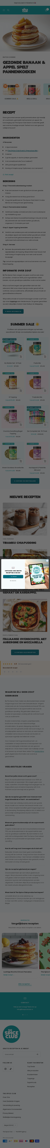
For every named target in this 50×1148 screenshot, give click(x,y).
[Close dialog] (47, 560)
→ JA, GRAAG (13, 576)
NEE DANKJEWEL (13, 580)
